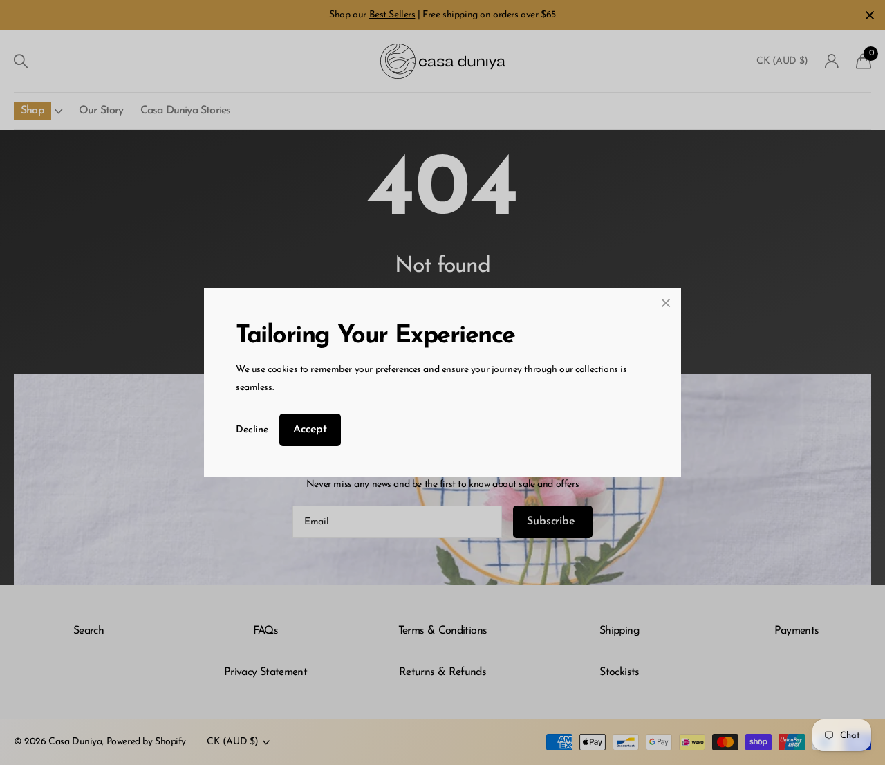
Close (666, 303)
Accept (310, 429)
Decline (252, 430)
